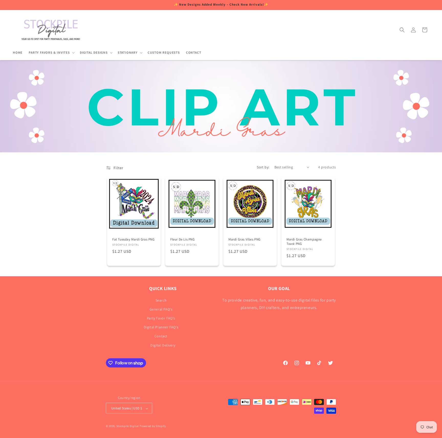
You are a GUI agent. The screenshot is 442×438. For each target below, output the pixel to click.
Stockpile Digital (127, 426)
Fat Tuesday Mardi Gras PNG (133, 239)
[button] (51, 53)
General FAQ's (161, 309)
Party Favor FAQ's (161, 318)
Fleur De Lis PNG (182, 239)
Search (161, 300)
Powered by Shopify (153, 426)
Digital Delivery (162, 345)
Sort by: (263, 167)
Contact (161, 336)
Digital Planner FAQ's (161, 327)
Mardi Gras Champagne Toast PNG (304, 241)
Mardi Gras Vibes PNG (244, 239)
